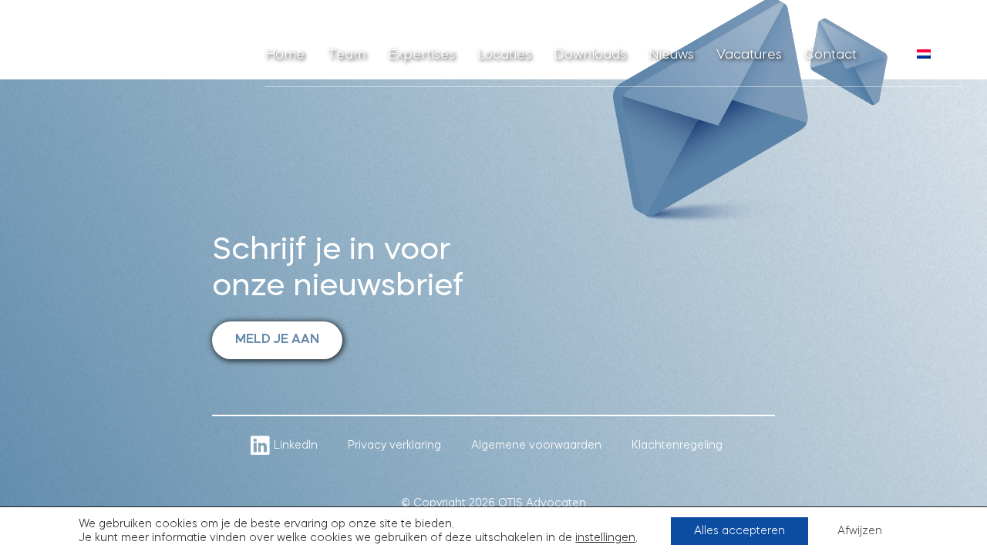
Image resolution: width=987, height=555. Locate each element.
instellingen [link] (605, 538)
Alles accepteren (739, 531)
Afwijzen (859, 531)
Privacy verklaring (394, 445)
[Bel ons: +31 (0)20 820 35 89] (888, 62)
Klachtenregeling (677, 445)
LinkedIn (296, 445)
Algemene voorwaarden (536, 445)
